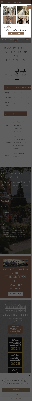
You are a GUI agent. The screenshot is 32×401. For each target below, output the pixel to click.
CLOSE (29, 7)
